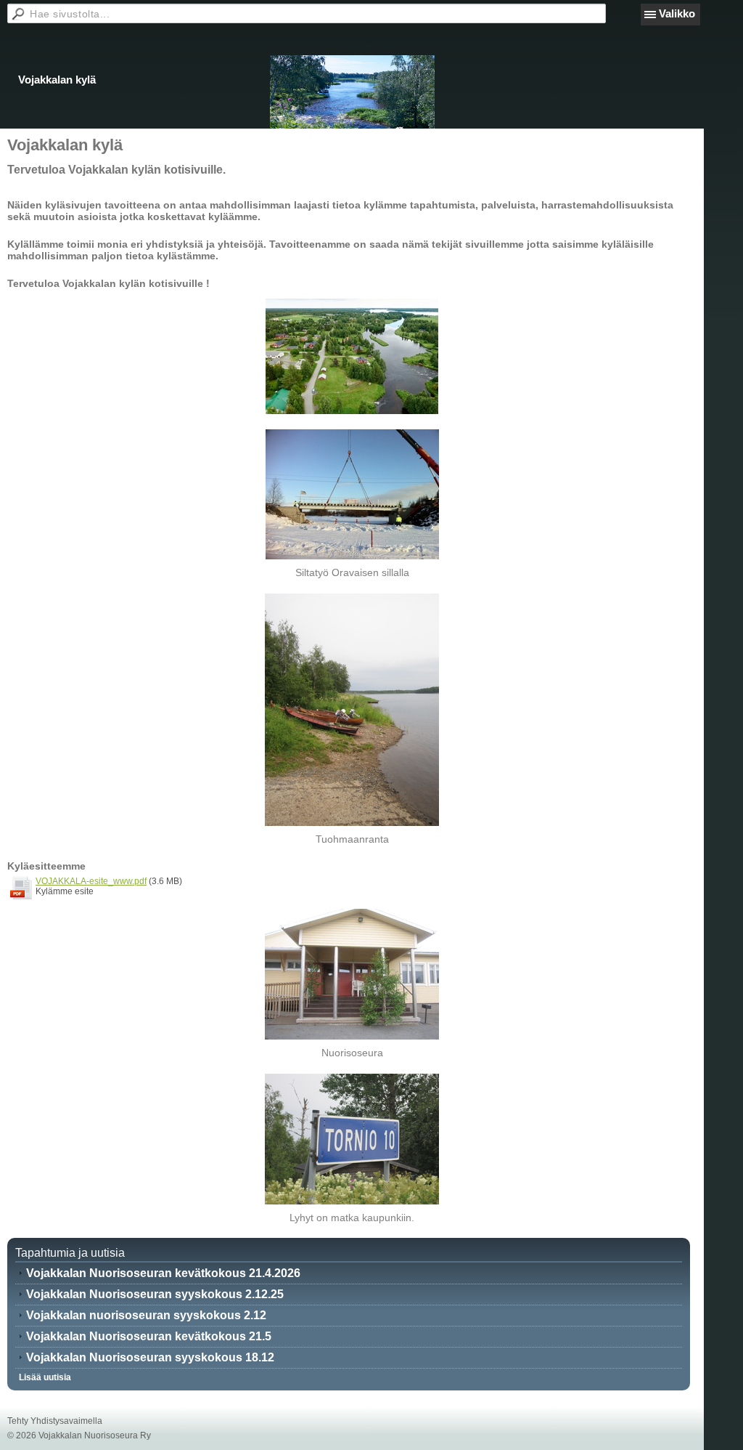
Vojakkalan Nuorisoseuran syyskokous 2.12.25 (155, 1294)
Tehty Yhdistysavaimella (54, 1421)
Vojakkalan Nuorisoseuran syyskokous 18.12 (150, 1357)
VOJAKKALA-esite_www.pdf (91, 881)
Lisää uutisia (45, 1377)
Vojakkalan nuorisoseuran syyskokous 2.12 (146, 1315)
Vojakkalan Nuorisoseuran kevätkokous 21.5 (148, 1336)
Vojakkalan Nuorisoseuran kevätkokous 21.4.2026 (163, 1273)
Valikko (677, 13)
